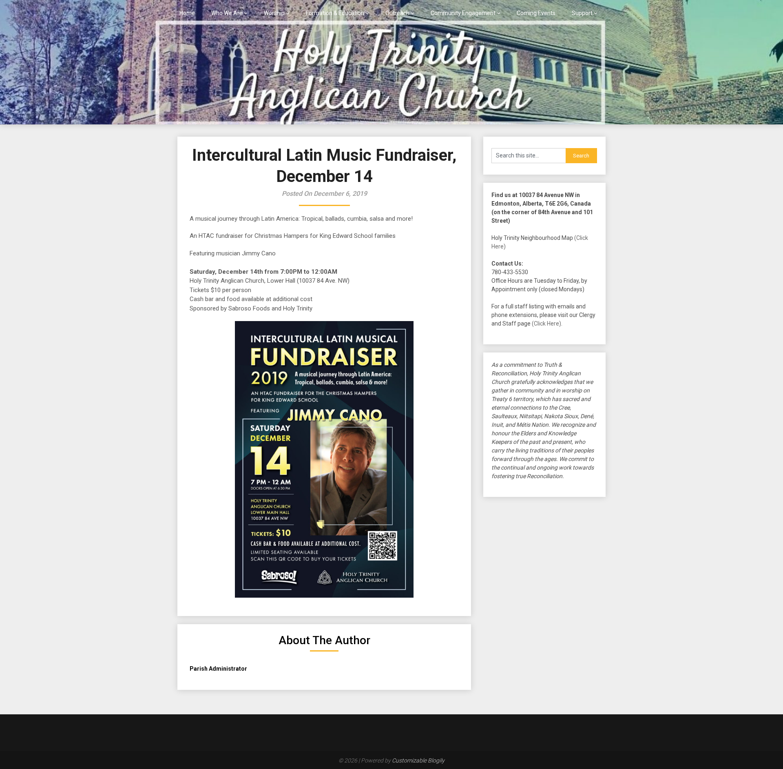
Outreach (397, 13)
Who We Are (227, 13)
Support (582, 13)
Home (187, 13)
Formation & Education (335, 13)
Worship (274, 13)
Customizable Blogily (418, 760)
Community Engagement (463, 13)
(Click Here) (546, 323)
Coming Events (536, 13)
